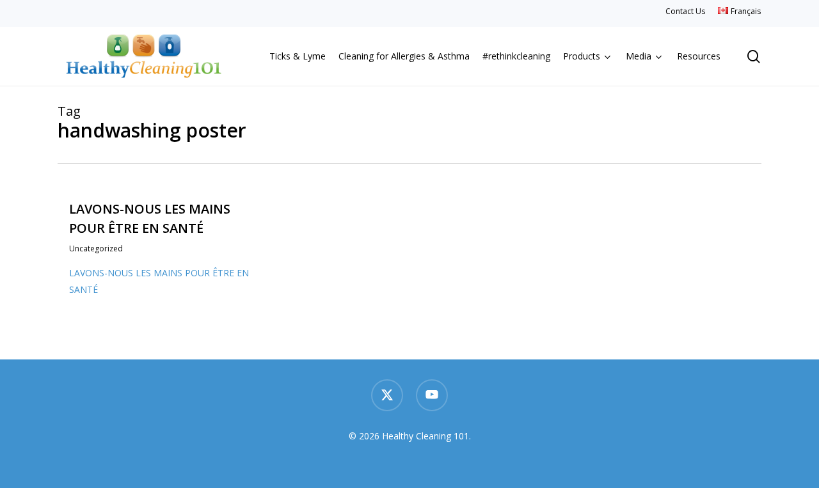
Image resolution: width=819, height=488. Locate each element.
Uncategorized (96, 248)
